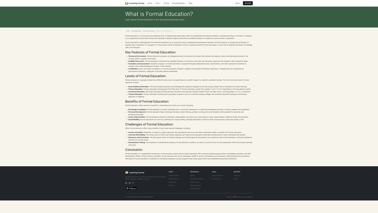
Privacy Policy (216, 179)
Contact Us (237, 175)
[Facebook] (126, 183)
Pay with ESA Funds (196, 179)
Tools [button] (157, 3)
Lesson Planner (173, 179)
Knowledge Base (136, 31)
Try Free (248, 3)
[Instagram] (133, 183)
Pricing (166, 3)
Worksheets (172, 182)
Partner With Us (195, 189)
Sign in (237, 3)
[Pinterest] (130, 183)
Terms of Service (217, 175)
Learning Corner (137, 3)
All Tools (171, 185)
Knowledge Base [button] (178, 3)
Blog (190, 3)
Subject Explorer (174, 175)
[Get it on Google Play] (131, 188)
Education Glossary (149, 31)
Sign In (235, 179)
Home (150, 3)
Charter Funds (194, 182)
